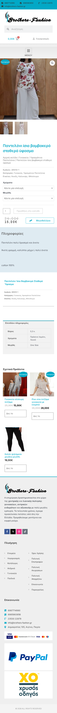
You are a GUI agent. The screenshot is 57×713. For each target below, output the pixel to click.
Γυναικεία (23, 157)
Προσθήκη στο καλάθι (28, 211)
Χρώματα (7, 182)
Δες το (9, 413)
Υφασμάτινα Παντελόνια (34, 173)
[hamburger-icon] (28, 51)
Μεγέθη (7, 193)
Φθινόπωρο (33, 176)
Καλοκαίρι (22, 176)
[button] (52, 63)
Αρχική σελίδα (10, 157)
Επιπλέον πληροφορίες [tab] (16, 323)
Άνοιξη (14, 176)
